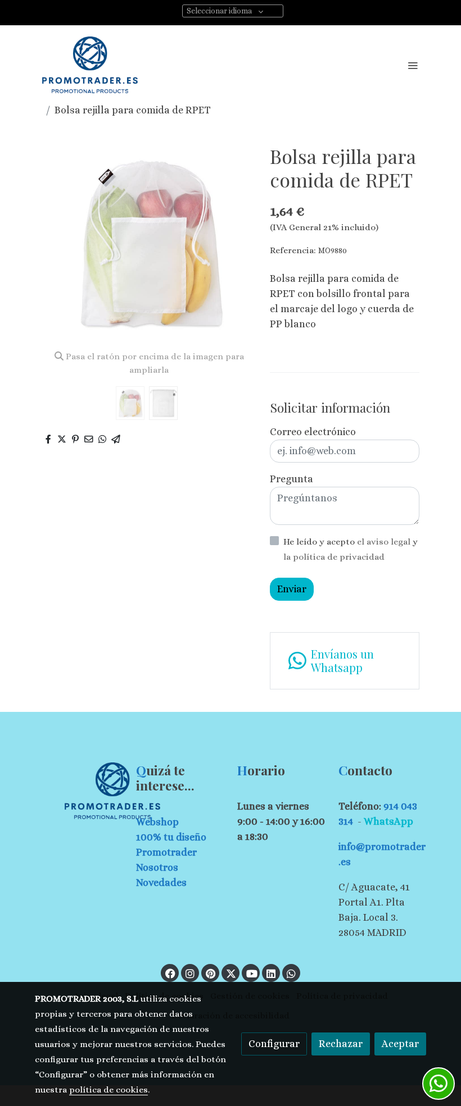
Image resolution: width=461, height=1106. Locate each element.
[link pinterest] (210, 973)
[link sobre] (78, 790)
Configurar (274, 1043)
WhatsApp (388, 821)
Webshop (157, 822)
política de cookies (108, 1090)
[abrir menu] (412, 65)
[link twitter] (231, 973)
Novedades (161, 882)
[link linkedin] (271, 973)
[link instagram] (190, 973)
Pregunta (291, 479)
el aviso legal (385, 542)
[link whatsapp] (291, 973)
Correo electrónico (313, 431)
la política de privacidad (334, 557)
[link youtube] (252, 973)
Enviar (291, 589)
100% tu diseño (171, 837)
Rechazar (341, 1043)
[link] (90, 64)
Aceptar (400, 1043)
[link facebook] (170, 973)
